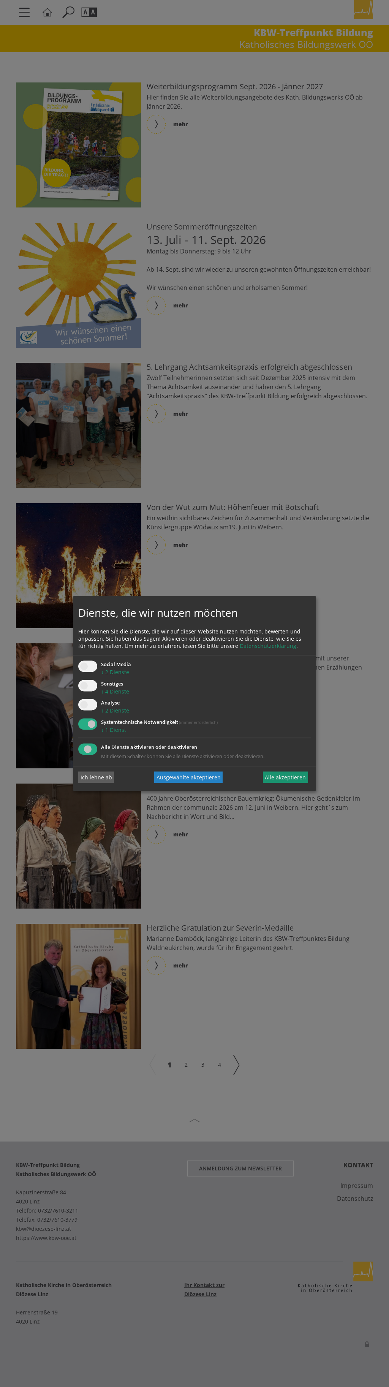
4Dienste (115, 691)
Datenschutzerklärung (268, 645)
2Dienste (115, 672)
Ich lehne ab (96, 777)
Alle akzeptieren (285, 777)
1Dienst (113, 730)
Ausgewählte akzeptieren (189, 777)
